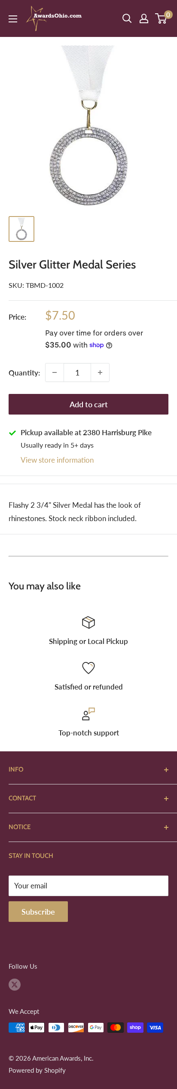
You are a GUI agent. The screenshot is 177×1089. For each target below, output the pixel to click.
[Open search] (127, 18)
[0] (161, 18)
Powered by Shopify (37, 1070)
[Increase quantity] (100, 372)
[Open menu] (13, 18)
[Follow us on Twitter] (15, 983)
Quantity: (24, 372)
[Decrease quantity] (55, 372)
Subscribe (38, 911)
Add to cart (89, 404)
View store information (57, 459)
